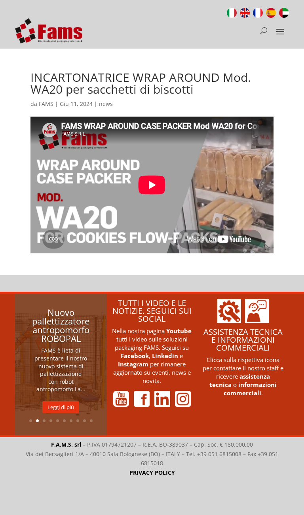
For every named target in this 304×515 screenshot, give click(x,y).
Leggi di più (61, 407)
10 (91, 420)
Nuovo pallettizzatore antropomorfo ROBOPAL (60, 325)
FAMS (46, 104)
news (106, 104)
